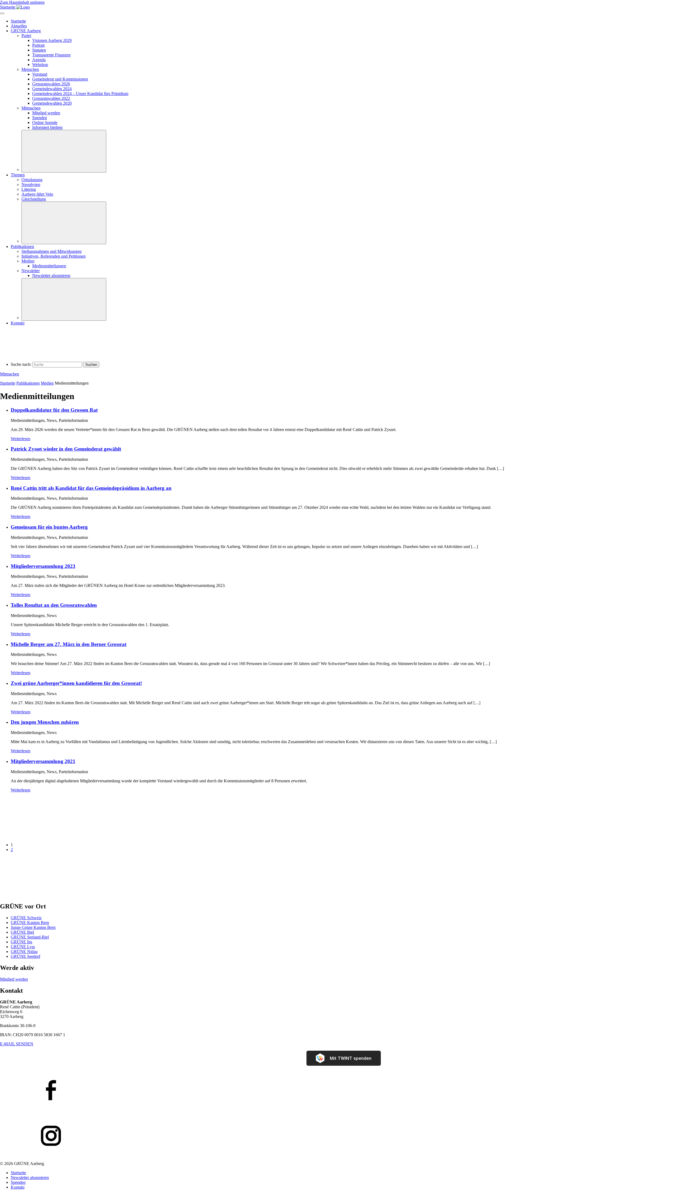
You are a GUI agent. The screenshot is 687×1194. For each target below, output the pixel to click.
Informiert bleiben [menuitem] (47, 127)
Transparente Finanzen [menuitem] (51, 55)
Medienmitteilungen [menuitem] (49, 266)
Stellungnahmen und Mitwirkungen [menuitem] (51, 251)
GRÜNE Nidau (24, 951)
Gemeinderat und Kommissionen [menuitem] (60, 79)
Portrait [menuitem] (38, 45)
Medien (47, 383)
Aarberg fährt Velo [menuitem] (37, 194)
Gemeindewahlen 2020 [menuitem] (52, 103)
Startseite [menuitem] (18, 21)
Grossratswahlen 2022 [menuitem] (51, 98)
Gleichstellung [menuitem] (33, 199)
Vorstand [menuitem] (39, 74)
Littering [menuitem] (28, 189)
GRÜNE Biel (22, 932)
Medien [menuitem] (27, 261)
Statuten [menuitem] (39, 50)
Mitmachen (9, 374)
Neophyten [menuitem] (30, 184)
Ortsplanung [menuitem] (31, 179)
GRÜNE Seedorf (25, 956)
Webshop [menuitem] (40, 64)
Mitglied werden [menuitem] (46, 113)
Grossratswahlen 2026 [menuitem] (51, 84)
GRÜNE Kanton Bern (30, 922)
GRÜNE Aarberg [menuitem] (26, 30)
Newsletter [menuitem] (30, 270)
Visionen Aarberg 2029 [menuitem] (52, 40)
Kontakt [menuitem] (17, 323)
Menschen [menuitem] (30, 69)
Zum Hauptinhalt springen (22, 2)
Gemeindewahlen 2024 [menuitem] (52, 88)
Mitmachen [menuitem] (31, 108)
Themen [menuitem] (18, 175)
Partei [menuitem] (26, 35)
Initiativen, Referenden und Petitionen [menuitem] (53, 256)
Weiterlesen (20, 438)
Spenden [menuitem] (39, 117)
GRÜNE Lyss (23, 946)
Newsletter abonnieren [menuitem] (51, 275)
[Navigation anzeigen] (2, 13)
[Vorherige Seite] (40, 835)
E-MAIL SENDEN (16, 1044)
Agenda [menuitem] (39, 59)
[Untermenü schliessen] (63, 151)
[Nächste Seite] (40, 895)
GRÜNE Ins (21, 942)
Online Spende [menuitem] (44, 122)
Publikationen (28, 383)
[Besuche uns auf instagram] (343, 1136)
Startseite (7, 383)
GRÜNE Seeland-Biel (30, 937)
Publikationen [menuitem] (22, 246)
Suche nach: (21, 364)
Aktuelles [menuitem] (19, 26)
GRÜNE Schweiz (26, 917)
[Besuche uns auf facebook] (343, 1090)
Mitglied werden (14, 979)
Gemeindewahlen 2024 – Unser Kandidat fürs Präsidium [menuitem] (80, 93)
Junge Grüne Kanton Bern (33, 927)
